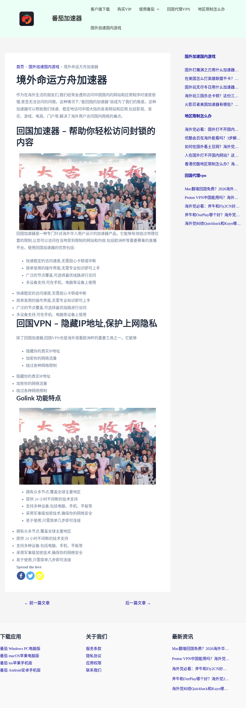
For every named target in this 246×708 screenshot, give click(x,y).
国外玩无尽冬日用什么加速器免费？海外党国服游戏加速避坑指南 (213, 87)
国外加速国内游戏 (106, 28)
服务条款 (93, 649)
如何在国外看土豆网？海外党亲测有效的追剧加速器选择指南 (213, 147)
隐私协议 (93, 656)
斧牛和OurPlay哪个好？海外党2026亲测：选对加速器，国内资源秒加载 (213, 215)
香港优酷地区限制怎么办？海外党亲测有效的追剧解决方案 (213, 164)
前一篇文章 (37, 603)
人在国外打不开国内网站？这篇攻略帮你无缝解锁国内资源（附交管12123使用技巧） (213, 155)
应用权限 (93, 663)
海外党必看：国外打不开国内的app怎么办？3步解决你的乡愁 (213, 129)
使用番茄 (146, 9)
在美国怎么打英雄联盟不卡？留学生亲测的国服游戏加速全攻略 (213, 79)
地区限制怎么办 (211, 9)
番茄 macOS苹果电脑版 (19, 656)
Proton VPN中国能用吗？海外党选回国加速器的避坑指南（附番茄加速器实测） (213, 198)
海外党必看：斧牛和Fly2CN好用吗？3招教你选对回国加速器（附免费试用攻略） (213, 206)
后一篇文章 (138, 603)
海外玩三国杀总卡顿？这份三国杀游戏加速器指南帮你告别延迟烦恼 (213, 96)
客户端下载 (100, 9)
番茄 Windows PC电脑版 (20, 649)
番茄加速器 (67, 19)
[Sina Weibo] (40, 575)
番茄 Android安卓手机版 (20, 670)
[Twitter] (30, 575)
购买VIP (124, 9)
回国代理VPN (178, 9)
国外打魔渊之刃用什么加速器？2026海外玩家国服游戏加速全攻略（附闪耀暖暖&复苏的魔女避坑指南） (213, 70)
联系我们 (93, 670)
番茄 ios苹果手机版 (16, 663)
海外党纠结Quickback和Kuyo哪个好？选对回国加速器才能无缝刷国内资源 (213, 223)
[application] (156, 9)
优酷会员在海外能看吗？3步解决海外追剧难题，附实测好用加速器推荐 (213, 138)
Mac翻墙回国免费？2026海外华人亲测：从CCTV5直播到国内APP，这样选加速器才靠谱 (213, 189)
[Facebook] (21, 575)
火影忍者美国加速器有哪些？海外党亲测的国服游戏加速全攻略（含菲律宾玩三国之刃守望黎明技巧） (213, 104)
